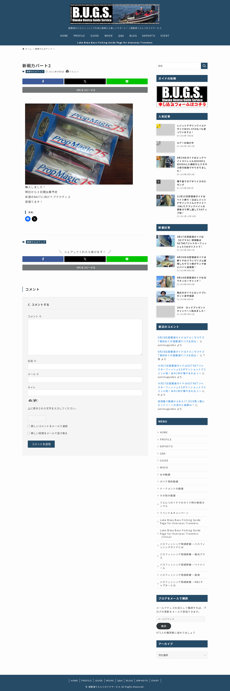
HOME (164, 432)
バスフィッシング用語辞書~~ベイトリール (182, 566)
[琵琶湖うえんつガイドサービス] (115, 14)
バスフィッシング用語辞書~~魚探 (180, 575)
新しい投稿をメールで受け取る (49, 433)
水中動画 (165, 474)
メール (33, 374)
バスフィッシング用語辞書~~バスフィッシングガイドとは (182, 545)
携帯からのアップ (35, 71)
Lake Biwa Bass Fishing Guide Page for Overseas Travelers (180, 521)
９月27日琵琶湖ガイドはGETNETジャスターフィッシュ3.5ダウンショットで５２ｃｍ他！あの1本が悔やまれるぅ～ (182, 369)
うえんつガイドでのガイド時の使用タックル (182, 504)
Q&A (163, 453)
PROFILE (166, 439)
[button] (43, 81)
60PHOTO (166, 446)
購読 (163, 626)
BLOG (129, 680)
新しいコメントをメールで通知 (49, 426)
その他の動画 (168, 495)
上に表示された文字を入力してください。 (53, 408)
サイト (32, 387)
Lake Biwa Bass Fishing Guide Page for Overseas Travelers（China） (180, 534)
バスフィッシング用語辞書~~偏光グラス (182, 556)
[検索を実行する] (204, 66)
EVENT (155, 680)
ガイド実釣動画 (169, 481)
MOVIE (164, 467)
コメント (35, 316)
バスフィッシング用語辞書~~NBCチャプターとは (181, 583)
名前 (32, 361)
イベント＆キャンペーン (174, 513)
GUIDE (164, 460)
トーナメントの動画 (172, 488)
